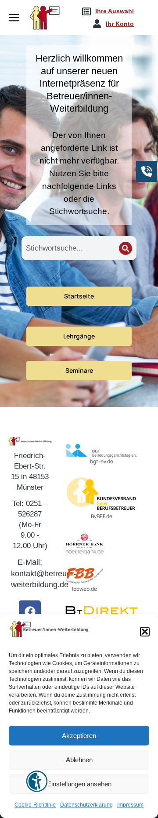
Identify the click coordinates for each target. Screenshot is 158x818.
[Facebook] (30, 611)
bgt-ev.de (101, 461)
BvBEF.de (101, 516)
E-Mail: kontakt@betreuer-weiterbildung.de (43, 573)
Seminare (79, 370)
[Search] (125, 248)
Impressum (130, 805)
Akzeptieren (79, 735)
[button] (144, 631)
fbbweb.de (84, 589)
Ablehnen (79, 759)
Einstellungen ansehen (79, 784)
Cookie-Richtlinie (35, 805)
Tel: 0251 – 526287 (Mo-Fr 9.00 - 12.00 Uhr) (30, 524)
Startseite (79, 296)
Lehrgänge (79, 336)
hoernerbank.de (84, 551)
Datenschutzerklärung (86, 805)
